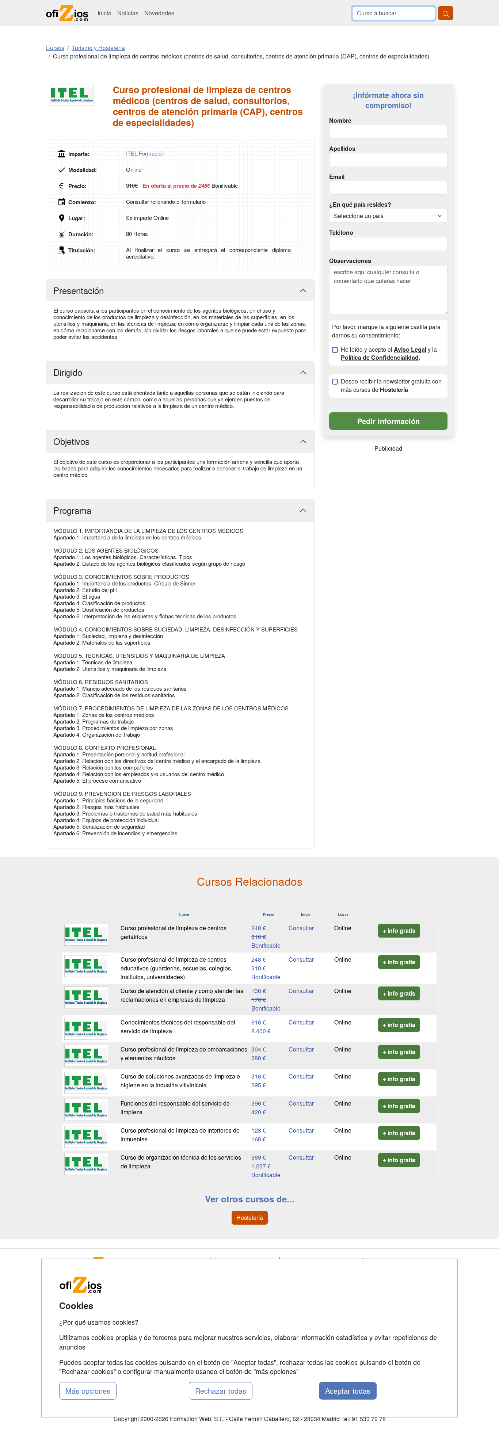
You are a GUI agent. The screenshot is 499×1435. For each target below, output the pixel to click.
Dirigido (67, 372)
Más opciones (87, 1390)
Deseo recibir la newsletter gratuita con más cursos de (391, 385)
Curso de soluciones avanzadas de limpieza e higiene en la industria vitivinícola (180, 1080)
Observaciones (350, 261)
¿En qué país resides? (360, 205)
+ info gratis (399, 930)
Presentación (78, 290)
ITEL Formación (145, 153)
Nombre (340, 121)
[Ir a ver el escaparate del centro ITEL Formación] (79, 95)
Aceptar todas (347, 1390)
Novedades (159, 13)
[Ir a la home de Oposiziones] (67, 13)
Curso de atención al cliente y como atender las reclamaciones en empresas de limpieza (182, 995)
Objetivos (71, 441)
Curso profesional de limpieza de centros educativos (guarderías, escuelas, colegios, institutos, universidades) (176, 968)
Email (336, 177)
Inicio (104, 13)
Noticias (127, 13)
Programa (72, 510)
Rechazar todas (220, 1390)
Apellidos (342, 149)
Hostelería (249, 1217)
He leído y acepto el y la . (389, 354)
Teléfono (341, 233)
